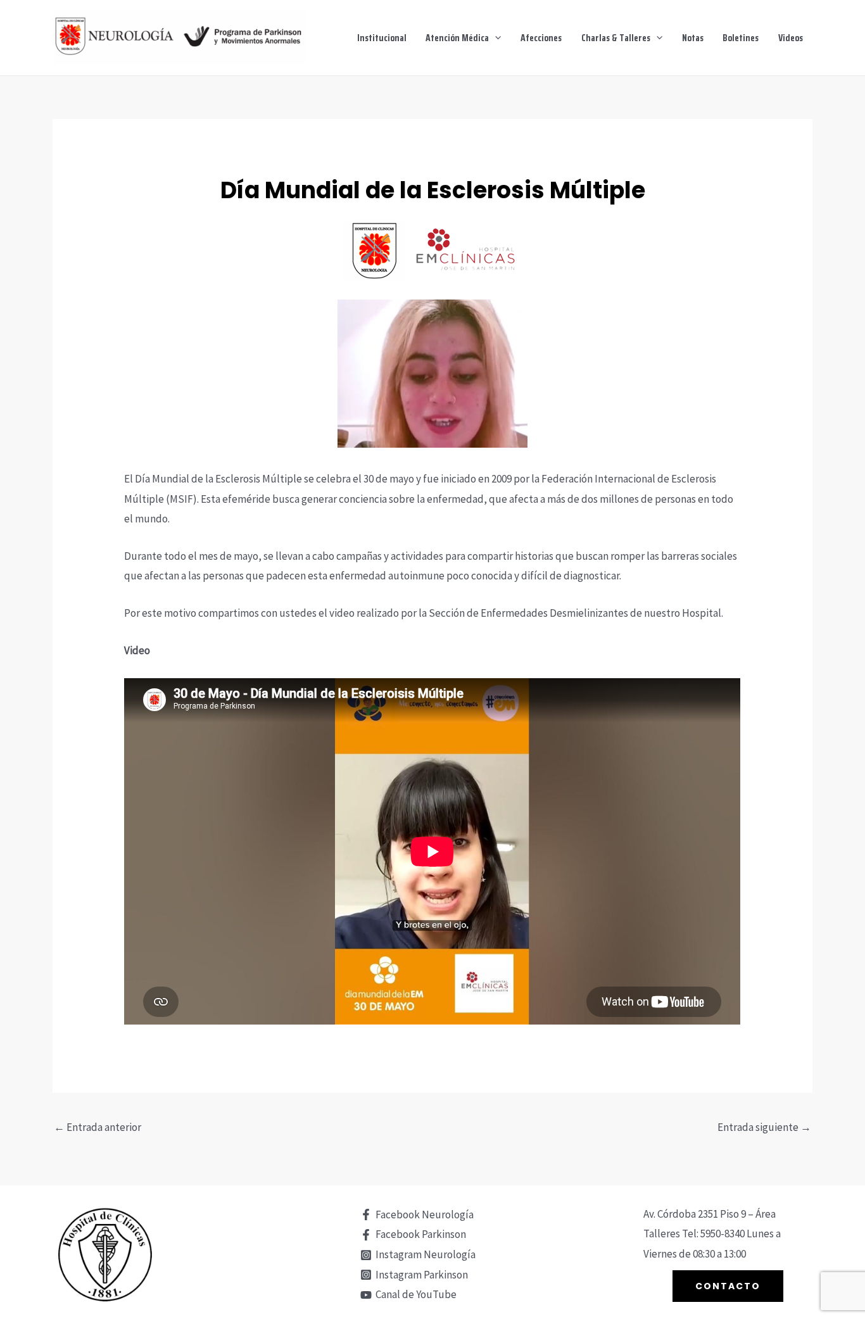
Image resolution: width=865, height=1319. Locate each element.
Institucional (382, 38)
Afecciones (541, 38)
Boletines (741, 38)
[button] (495, 38)
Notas (693, 38)
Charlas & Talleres (615, 38)
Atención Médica (457, 38)
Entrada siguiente (764, 1127)
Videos (790, 38)
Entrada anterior (97, 1127)
